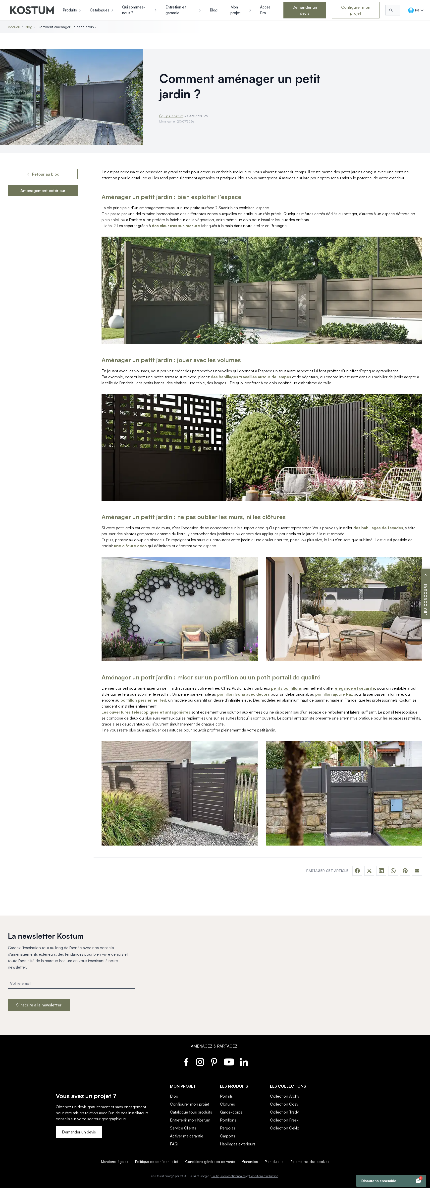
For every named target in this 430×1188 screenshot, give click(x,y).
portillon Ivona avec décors (243, 694)
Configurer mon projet (355, 10)
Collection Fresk (284, 1120)
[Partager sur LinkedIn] (381, 871)
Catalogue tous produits (191, 1112)
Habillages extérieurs (237, 1143)
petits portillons (286, 688)
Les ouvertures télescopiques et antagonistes (146, 712)
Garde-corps (231, 1112)
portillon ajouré (330, 694)
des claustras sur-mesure (176, 225)
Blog (28, 27)
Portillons (228, 1120)
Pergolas (227, 1127)
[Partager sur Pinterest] (405, 871)
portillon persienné (139, 700)
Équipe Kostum (171, 116)
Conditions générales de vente (210, 1161)
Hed (162, 700)
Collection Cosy (284, 1104)
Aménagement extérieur (42, 190)
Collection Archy (284, 1096)
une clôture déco (130, 545)
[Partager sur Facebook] (357, 871)
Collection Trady (284, 1112)
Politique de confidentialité (156, 1161)
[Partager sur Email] (417, 871)
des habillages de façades (378, 527)
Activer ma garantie (186, 1135)
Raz (349, 694)
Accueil (14, 27)
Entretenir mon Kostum (190, 1120)
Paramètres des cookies (309, 1161)
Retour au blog (45, 174)
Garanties (250, 1161)
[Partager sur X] (369, 871)
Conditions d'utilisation (263, 1176)
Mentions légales (114, 1161)
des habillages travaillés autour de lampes (251, 376)
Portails (226, 1096)
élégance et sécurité (355, 688)
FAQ (174, 1143)
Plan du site (274, 1161)
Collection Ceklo (284, 1127)
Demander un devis (304, 10)
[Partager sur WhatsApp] (393, 871)
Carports (227, 1135)
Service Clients (183, 1127)
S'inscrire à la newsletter (38, 1004)
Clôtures (227, 1104)
